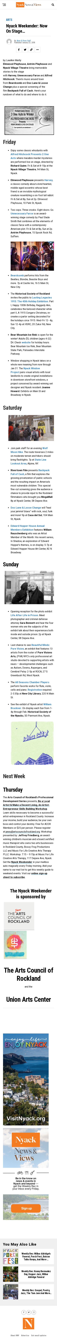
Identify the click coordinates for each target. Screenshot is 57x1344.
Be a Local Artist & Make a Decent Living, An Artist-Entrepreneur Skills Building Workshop (26, 805)
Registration (35, 689)
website (26, 342)
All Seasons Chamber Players (32, 682)
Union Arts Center (28, 999)
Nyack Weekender (21, 862)
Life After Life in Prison (24, 615)
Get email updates (38, 1335)
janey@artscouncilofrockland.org (23, 831)
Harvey (48, 180)
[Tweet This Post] (25, 49)
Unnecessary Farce (22, 213)
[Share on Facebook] (19, 49)
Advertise (25, 1335)
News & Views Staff (24, 40)
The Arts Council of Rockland (28, 974)
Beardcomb (17, 275)
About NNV (15, 1335)
